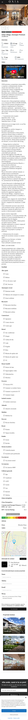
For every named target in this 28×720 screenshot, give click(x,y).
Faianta (7, 429)
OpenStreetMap (18, 555)
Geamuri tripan (9, 395)
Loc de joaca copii (10, 281)
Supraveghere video (11, 370)
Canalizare (8, 478)
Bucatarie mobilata (10, 308)
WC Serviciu (9, 284)
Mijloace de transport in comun (14, 294)
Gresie (7, 440)
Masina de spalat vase (11, 357)
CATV (7, 481)
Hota (6, 350)
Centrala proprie (10, 450)
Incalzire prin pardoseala (12, 453)
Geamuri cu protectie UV (12, 391)
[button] (26, 697)
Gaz (6, 488)
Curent (7, 484)
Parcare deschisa (10, 422)
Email (3, 587)
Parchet (7, 443)
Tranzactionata (16, 31)
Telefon (7, 495)
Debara (7, 277)
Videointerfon (9, 374)
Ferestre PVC (9, 384)
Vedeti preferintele (14, 714)
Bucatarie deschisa (10, 305)
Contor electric (9, 322)
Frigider (7, 346)
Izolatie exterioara (10, 402)
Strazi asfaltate (9, 298)
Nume (3, 574)
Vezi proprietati (23, 558)
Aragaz (7, 336)
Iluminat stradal (10, 291)
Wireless (7, 377)
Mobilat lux (8, 415)
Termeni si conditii (16, 718)
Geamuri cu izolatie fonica (13, 388)
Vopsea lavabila (9, 433)
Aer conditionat (9, 332)
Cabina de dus (9, 339)
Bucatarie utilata (10, 312)
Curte (7, 274)
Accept (14, 710)
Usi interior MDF (10, 467)
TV (6, 360)
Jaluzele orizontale (10, 408)
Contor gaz (8, 326)
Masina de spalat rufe (11, 353)
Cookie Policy (10, 718)
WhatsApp (25, 565)
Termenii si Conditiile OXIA (15, 605)
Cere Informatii (14, 609)
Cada (6, 343)
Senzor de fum (9, 367)
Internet (7, 491)
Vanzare (3, 31)
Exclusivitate (8, 31)
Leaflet (12, 555)
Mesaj (3, 593)
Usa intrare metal (10, 460)
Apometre (8, 319)
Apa (6, 474)
